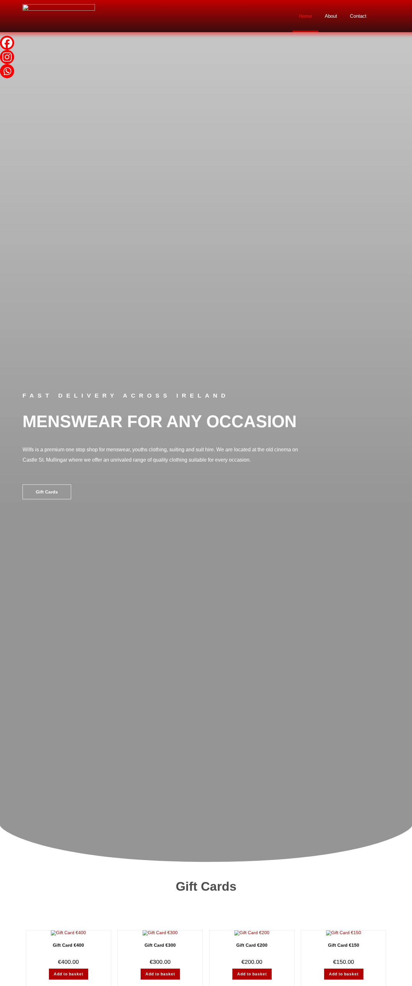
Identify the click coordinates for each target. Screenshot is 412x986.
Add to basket (68, 974)
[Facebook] (7, 43)
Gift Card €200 (251, 945)
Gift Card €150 (343, 945)
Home (305, 16)
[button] (383, 16)
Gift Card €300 (160, 945)
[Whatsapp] (7, 71)
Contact (358, 16)
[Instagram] (7, 57)
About (331, 16)
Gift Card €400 (68, 945)
